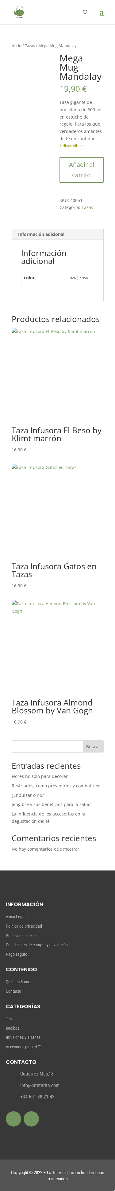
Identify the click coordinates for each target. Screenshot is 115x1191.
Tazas (30, 45)
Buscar (93, 746)
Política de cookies (21, 935)
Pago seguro (16, 954)
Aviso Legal (15, 916)
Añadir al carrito (81, 169)
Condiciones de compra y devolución (37, 944)
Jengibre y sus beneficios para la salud (51, 804)
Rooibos (12, 1028)
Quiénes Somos (19, 981)
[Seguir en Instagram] (31, 1119)
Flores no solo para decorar (40, 776)
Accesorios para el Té (24, 1046)
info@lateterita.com (39, 1085)
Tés (9, 1018)
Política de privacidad (24, 926)
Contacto (13, 991)
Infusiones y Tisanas (23, 1037)
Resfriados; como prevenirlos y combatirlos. (57, 786)
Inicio (16, 45)
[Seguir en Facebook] (13, 1119)
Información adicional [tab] (41, 234)
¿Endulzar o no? (28, 795)
